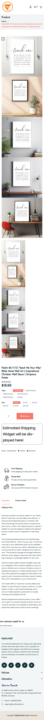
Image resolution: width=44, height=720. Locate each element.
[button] (6, 382)
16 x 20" (34, 403)
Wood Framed (23, 394)
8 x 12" (17, 403)
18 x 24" (5, 406)
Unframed (18, 391)
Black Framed (31, 391)
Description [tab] (6, 500)
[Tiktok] (24, 665)
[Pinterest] (31, 665)
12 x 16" (25, 403)
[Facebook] (4, 665)
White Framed (8, 394)
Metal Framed (8, 397)
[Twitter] (11, 665)
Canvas (20, 397)
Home (4, 21)
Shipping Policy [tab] (7, 507)
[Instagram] (18, 665)
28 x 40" (26, 406)
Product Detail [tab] (20, 500)
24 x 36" (15, 406)
